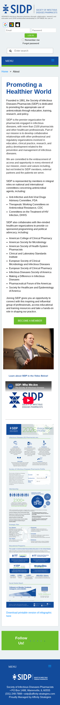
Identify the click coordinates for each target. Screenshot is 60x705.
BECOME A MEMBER (30, 320)
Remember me (32, 40)
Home (5, 71)
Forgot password (31, 43)
